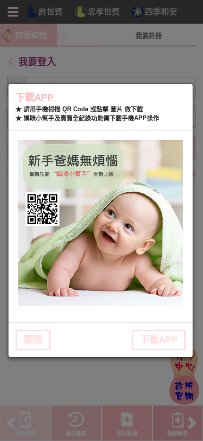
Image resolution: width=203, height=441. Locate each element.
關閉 (33, 340)
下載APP (159, 340)
